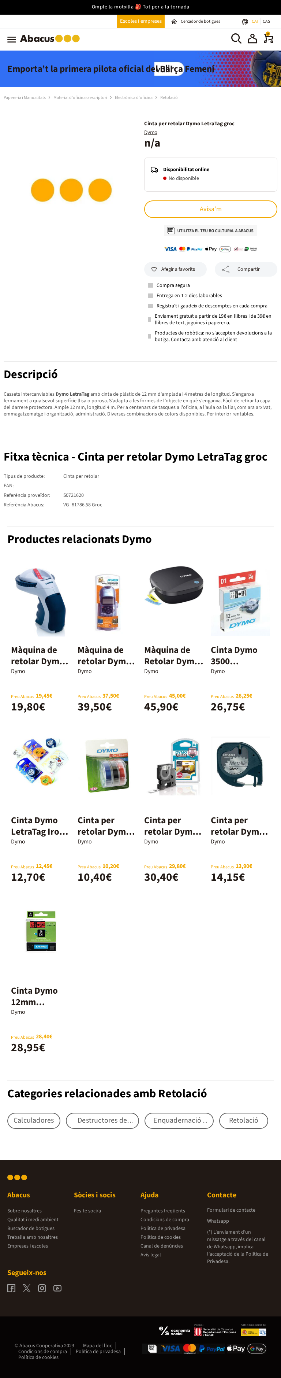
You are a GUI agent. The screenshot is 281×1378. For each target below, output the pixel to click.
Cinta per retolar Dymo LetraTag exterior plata (238, 837)
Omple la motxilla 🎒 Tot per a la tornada (141, 7)
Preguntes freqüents (162, 1211)
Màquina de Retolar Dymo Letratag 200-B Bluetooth (173, 667)
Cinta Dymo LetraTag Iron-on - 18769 (39, 832)
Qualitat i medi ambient (33, 1219)
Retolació (169, 98)
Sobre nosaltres (24, 1211)
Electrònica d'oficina (134, 98)
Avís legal (150, 1255)
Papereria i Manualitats (25, 98)
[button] (252, 39)
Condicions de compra (164, 1219)
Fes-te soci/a (87, 1211)
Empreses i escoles (27, 1246)
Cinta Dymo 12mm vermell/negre (39, 1002)
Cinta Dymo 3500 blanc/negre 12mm (235, 667)
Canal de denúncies (161, 1246)
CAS (266, 21)
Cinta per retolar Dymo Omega (104, 832)
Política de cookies (160, 1237)
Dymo (150, 132)
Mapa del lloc (97, 1345)
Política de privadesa (163, 1228)
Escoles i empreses (141, 21)
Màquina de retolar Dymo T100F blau (104, 661)
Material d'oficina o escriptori (80, 98)
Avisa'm (210, 209)
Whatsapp (218, 1221)
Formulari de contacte (231, 1210)
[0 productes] (268, 42)
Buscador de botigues (31, 1228)
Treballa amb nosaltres (32, 1237)
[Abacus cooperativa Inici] (52, 44)
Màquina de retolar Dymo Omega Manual (40, 661)
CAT (255, 21)
